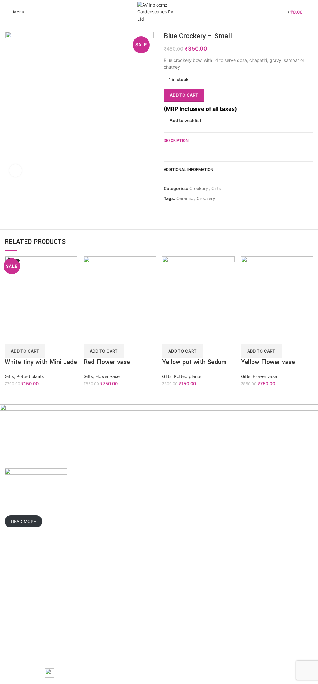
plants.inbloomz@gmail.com (199, 524)
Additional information (188, 169)
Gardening (121, 576)
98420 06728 (180, 516)
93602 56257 (185, 507)
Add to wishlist (185, 120)
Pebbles (119, 630)
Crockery (198, 188)
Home (10, 576)
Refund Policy (231, 598)
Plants (117, 587)
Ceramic (184, 198)
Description (176, 141)
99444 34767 (217, 507)
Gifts (216, 188)
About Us (14, 587)
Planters (119, 598)
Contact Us (16, 608)
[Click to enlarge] (15, 170)
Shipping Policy (232, 587)
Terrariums (121, 608)
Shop (10, 598)
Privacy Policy (231, 576)
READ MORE (23, 521)
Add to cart (184, 95)
